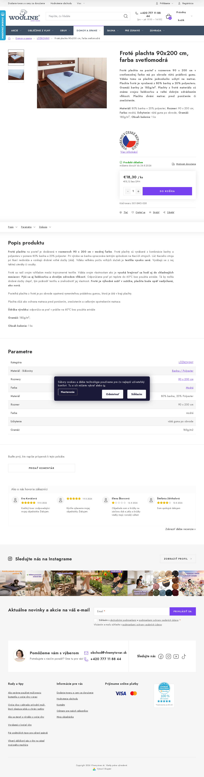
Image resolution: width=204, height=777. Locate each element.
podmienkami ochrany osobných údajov (159, 620)
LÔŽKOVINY (186, 362)
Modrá (189, 388)
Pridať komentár (41, 468)
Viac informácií (129, 152)
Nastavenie (68, 392)
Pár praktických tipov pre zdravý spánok (28, 732)
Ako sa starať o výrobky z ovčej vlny (26, 716)
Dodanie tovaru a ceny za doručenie (26, 3)
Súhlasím (136, 394)
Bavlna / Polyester (182, 371)
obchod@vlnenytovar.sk (109, 652)
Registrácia (187, 3)
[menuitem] (16, 30)
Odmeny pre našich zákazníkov (72, 710)
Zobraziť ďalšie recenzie (179, 529)
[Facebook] (160, 656)
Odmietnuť (112, 394)
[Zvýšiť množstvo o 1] (138, 191)
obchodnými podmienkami (123, 620)
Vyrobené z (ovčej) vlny (20, 724)
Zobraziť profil (176, 558)
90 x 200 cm (185, 379)
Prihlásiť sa (183, 611)
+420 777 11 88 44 (150, 14)
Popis (11, 227)
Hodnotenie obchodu (61, 3)
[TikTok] (183, 656)
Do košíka (167, 191)
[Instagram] (168, 656)
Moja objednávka (65, 716)
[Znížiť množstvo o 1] (128, 191)
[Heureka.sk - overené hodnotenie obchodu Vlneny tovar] (164, 695)
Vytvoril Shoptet (104, 768)
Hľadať (125, 16)
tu (104, 385)
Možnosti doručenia (186, 164)
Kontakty (61, 704)
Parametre (26, 227)
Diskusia (43, 227)
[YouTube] (176, 656)
